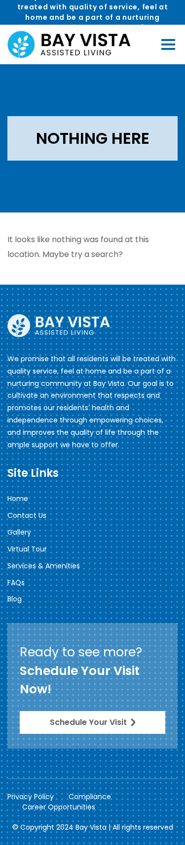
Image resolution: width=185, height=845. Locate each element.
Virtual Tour (27, 549)
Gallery (19, 532)
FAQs (16, 583)
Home (17, 499)
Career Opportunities (58, 807)
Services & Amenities (43, 566)
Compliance (90, 797)
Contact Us (26, 515)
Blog (14, 599)
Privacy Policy (30, 797)
